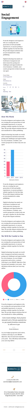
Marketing (5, 91)
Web (10, 91)
